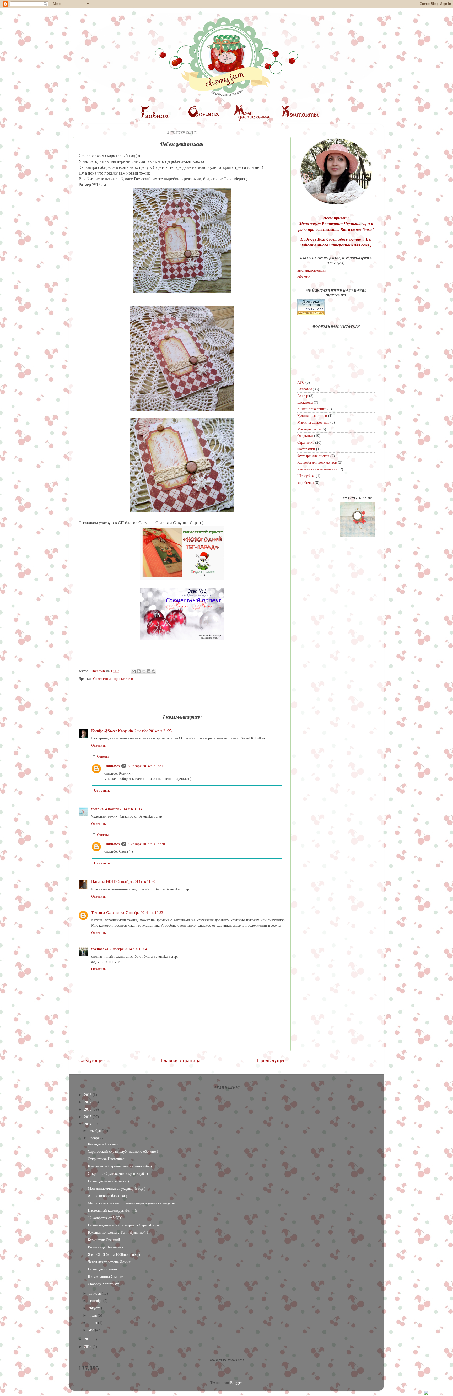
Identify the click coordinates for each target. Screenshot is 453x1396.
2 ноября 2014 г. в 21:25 (153, 731)
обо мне (303, 277)
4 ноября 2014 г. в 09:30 (146, 844)
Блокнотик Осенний (104, 1240)
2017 (88, 1102)
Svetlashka (99, 949)
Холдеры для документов (317, 462)
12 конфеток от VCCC (105, 1218)
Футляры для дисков (313, 456)
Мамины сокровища (313, 422)
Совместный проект (108, 679)
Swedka (97, 809)
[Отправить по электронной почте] (133, 671)
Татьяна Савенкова (107, 913)
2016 (88, 1109)
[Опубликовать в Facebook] (148, 671)
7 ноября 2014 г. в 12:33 (144, 913)
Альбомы (304, 389)
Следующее (91, 1060)
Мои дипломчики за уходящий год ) (116, 1188)
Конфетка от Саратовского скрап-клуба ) (120, 1166)
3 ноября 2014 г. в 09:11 (146, 766)
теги (129, 679)
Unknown (112, 766)
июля (93, 1315)
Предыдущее (271, 1060)
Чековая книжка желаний (317, 469)
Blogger (236, 1383)
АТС (300, 382)
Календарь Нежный (103, 1144)
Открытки (305, 436)
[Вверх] (436, 1393)
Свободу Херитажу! (103, 1284)
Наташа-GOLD (104, 881)
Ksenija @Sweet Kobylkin (112, 731)
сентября (96, 1300)
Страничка (305, 442)
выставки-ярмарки (311, 270)
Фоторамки (306, 449)
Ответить (98, 745)
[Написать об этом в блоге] (138, 671)
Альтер (302, 395)
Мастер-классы (309, 429)
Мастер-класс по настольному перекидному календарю (131, 1203)
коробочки (305, 482)
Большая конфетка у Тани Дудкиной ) (118, 1232)
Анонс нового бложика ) (107, 1196)
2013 (88, 1339)
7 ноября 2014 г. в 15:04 (128, 949)
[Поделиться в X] (143, 671)
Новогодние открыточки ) (108, 1181)
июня (93, 1323)
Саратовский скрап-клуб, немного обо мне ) (123, 1151)
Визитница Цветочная (105, 1247)
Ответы (103, 756)
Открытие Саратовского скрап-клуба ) (118, 1173)
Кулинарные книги (312, 416)
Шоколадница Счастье (105, 1276)
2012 (88, 1346)
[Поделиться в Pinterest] (153, 671)
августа (95, 1308)
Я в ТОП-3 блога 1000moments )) (114, 1254)
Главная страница (181, 1060)
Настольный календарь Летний (112, 1210)
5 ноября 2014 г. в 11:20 (136, 881)
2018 (88, 1094)
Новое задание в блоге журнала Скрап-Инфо (123, 1225)
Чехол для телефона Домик (109, 1262)
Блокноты (305, 402)
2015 (88, 1116)
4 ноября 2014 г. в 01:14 (123, 809)
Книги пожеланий (311, 409)
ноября (94, 1138)
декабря (95, 1130)
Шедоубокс (306, 476)
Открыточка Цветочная (106, 1159)
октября (95, 1293)
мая (92, 1330)
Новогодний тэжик (103, 1269)
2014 (88, 1124)
